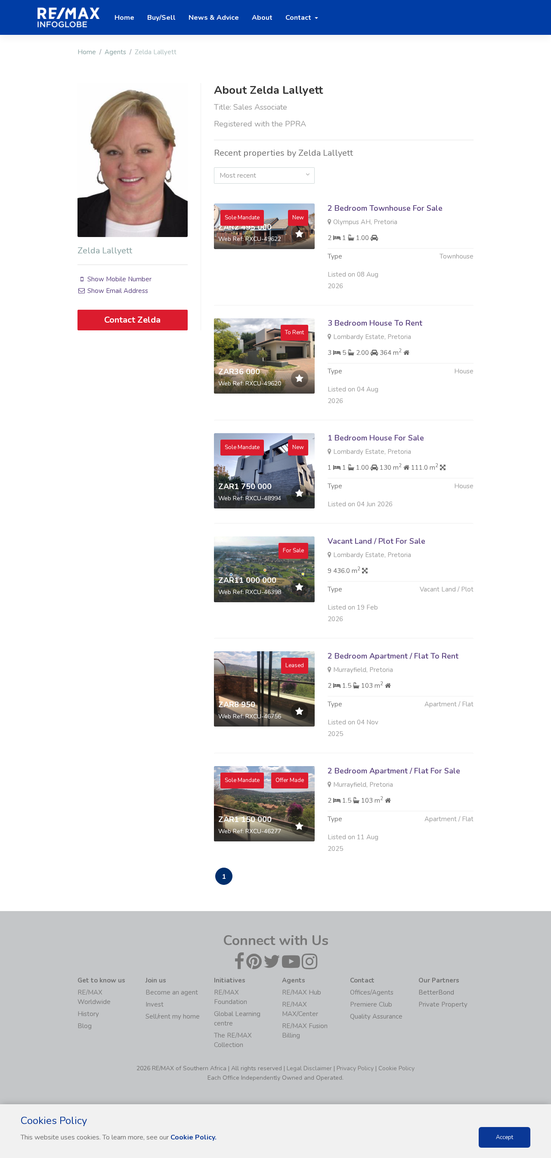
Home (86, 52)
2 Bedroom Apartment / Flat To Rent (393, 656)
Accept (504, 1137)
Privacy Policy (355, 1068)
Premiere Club (371, 1004)
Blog (84, 1026)
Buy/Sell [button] (161, 17)
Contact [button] (299, 17)
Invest (154, 1004)
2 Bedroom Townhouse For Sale (385, 208)
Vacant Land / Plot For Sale (376, 541)
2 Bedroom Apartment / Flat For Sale (394, 771)
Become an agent (171, 992)
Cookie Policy (396, 1068)
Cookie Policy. (193, 1137)
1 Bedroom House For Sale (376, 438)
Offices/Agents (371, 992)
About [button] (262, 17)
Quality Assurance (376, 1016)
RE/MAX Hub (301, 992)
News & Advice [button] (214, 17)
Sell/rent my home (172, 1016)
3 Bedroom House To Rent (375, 323)
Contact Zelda (132, 320)
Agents (115, 52)
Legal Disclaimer (309, 1068)
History (88, 1014)
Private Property (442, 1004)
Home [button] (124, 17)
